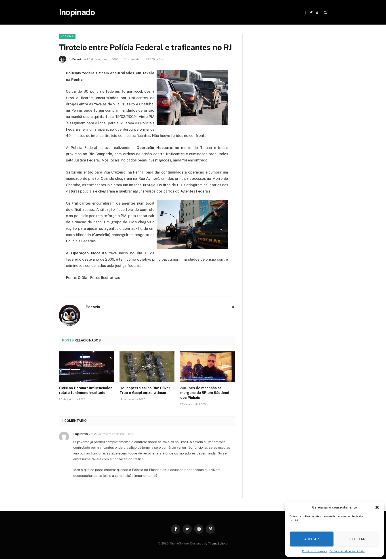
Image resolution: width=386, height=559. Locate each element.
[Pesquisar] (325, 12)
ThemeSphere (218, 543)
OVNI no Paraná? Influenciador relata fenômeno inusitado (85, 390)
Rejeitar (357, 539)
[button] (377, 507)
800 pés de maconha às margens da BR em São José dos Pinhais (204, 393)
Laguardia (80, 434)
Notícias (67, 36)
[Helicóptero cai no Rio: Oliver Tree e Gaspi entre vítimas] (147, 366)
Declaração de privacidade (347, 551)
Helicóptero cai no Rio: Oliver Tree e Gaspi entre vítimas (145, 390)
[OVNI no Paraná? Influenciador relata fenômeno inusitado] (86, 366)
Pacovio (77, 59)
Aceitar (311, 539)
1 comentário (134, 59)
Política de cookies (314, 551)
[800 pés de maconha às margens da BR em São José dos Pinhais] (207, 366)
